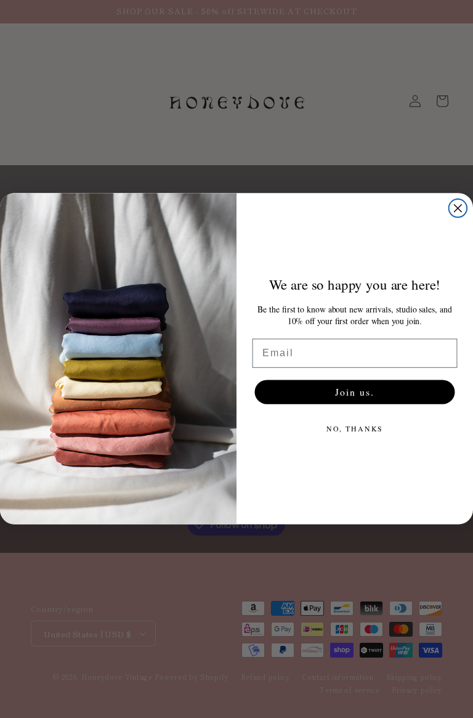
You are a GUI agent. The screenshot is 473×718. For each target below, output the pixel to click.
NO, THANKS (355, 428)
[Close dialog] (458, 208)
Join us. (354, 391)
